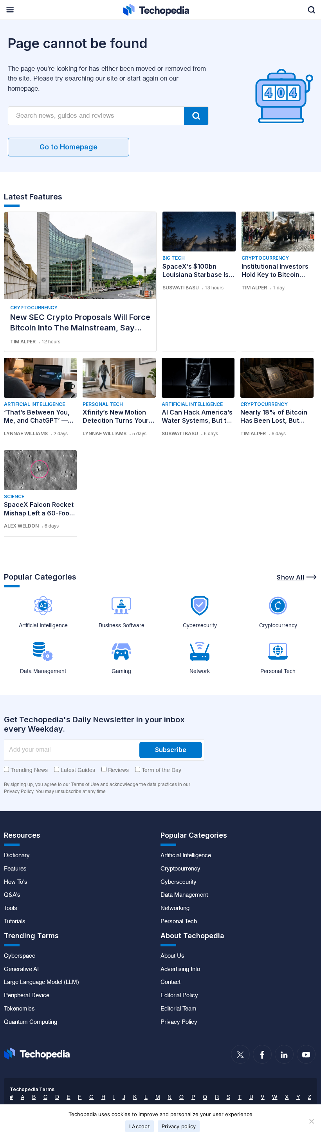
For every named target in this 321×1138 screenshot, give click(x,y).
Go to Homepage (68, 147)
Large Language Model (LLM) (41, 982)
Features (15, 869)
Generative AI (21, 969)
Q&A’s (12, 895)
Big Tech (173, 258)
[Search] (196, 116)
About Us (172, 956)
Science (14, 496)
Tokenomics (19, 1009)
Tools (10, 908)
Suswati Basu (180, 288)
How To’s (15, 882)
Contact (170, 982)
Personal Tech (103, 404)
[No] (311, 1121)
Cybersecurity (178, 882)
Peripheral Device (26, 995)
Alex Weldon (21, 526)
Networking (174, 908)
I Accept (139, 1126)
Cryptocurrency (34, 308)
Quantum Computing (30, 1022)
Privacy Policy (178, 1022)
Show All (290, 577)
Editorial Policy (179, 995)
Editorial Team (178, 1009)
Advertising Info (180, 969)
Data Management (184, 895)
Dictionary (17, 855)
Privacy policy (179, 1126)
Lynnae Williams (26, 433)
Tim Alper (23, 342)
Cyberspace (19, 956)
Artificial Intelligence (34, 404)
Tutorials (14, 921)
